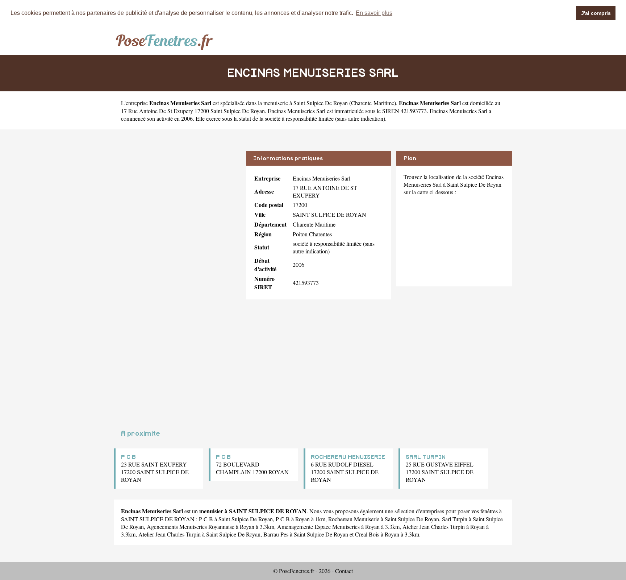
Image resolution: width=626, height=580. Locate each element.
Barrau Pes (275, 534)
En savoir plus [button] (374, 13)
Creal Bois (367, 534)
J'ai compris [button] (596, 13)
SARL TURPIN (426, 457)
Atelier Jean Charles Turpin (433, 526)
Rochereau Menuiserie (353, 519)
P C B (128, 457)
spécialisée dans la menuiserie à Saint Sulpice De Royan (284, 103)
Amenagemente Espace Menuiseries (318, 526)
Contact (344, 571)
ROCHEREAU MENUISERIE (348, 457)
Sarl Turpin (454, 519)
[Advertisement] (177, 202)
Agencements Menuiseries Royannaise (190, 526)
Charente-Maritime (372, 103)
